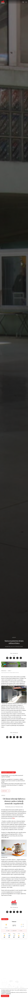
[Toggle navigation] (26, 2)
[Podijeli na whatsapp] (17, 657)
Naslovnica (3, 670)
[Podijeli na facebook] (7, 657)
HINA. (13, 818)
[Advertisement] (14, 755)
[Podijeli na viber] (21, 657)
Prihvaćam (5, 995)
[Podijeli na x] (11, 657)
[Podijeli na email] (14, 657)
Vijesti (14, 637)
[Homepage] (3, 2)
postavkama (8, 993)
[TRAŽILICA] (23, 2)
